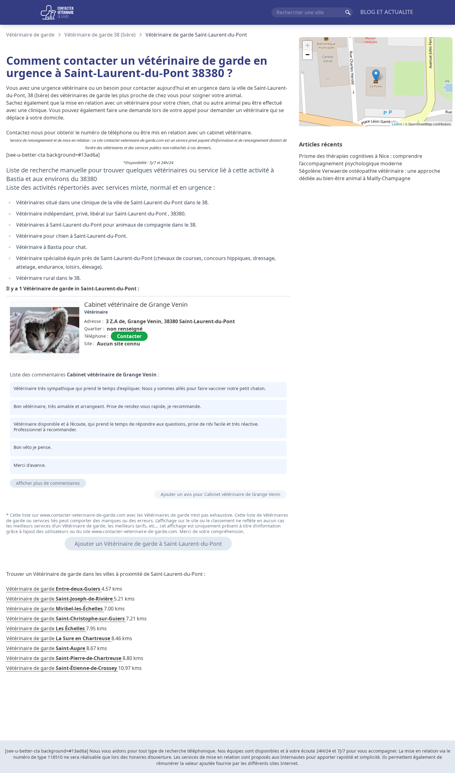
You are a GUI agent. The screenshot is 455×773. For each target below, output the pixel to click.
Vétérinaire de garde (30, 34)
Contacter (129, 336)
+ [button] (308, 45)
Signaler (273, 358)
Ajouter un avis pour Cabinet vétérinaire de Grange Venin (220, 494)
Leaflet (397, 123)
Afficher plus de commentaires (48, 483)
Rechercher (348, 12)
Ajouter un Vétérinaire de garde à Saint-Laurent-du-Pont (148, 543)
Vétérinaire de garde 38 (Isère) (100, 34)
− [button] (308, 55)
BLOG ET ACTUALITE (386, 11)
